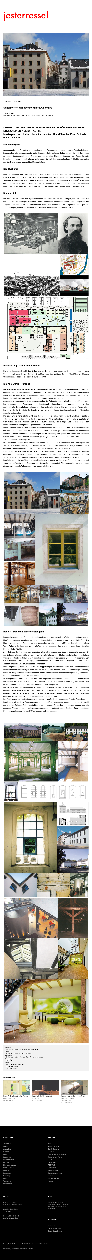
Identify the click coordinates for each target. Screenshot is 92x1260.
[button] (30, 233)
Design (5, 1154)
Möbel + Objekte (8, 1168)
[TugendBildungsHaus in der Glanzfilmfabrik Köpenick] (74, 1087)
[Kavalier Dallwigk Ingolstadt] (45, 1087)
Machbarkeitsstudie (9, 1165)
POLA (50, 1160)
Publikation (7, 1173)
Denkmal (18, 115)
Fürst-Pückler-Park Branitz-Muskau (15, 1096)
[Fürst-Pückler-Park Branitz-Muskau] (16, 1087)
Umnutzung (49, 115)
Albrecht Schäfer (53, 1146)
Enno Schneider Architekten (57, 1154)
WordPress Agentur (26, 1248)
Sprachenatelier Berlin (55, 1173)
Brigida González (53, 1149)
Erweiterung (7, 1157)
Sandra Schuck (53, 1170)
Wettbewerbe (7, 1184)
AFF (49, 1144)
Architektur (6, 115)
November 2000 (10, 113)
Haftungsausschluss (54, 1228)
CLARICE (51, 1152)
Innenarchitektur (8, 1160)
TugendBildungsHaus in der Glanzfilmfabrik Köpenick (73, 1097)
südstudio (51, 1176)
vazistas (50, 1181)
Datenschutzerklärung (55, 1231)
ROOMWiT (51, 1165)
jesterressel (19, 1244)
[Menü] (6, 3)
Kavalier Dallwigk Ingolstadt (42, 1096)
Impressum (51, 1226)
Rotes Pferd (52, 1168)
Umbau (43, 115)
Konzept (24, 115)
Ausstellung (7, 1149)
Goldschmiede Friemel (55, 1157)
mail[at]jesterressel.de (10, 1218)
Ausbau (12, 115)
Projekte (30, 115)
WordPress (15, 1248)
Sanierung (36, 115)
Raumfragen (52, 1162)
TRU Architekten (53, 1178)
